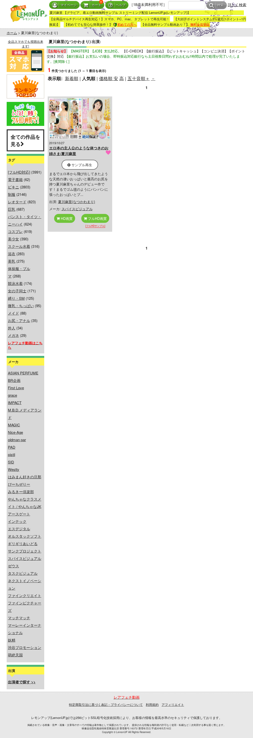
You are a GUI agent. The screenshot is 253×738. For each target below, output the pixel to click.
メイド (13, 313)
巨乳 (11, 209)
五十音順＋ (138, 78)
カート (96, 5)
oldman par (17, 439)
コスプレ (15, 231)
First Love (16, 387)
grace (12, 395)
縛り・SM (16, 298)
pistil (11, 454)
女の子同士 (17, 290)
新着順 (71, 78)
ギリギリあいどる (23, 543)
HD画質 (66, 218)
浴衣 (11, 253)
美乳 (11, 261)
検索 (220, 5)
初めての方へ (127, 24)
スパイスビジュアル (24, 558)
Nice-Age (15, 432)
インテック (17, 521)
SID (11, 461)
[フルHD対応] (19, 172)
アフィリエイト (173, 704)
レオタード (17, 201)
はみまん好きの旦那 (24, 476)
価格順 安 (108, 78)
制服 (11, 194)
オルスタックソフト (24, 536)
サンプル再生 (81, 164)
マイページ (69, 5)
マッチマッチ (19, 617)
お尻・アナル (19, 320)
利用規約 (152, 704)
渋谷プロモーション (24, 647)
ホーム (12, 32)
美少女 (13, 238)
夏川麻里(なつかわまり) (76, 201)
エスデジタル (19, 528)
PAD (11, 447)
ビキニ (13, 186)
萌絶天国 (15, 654)
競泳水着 (15, 283)
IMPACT (14, 402)
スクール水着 (19, 246)
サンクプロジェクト (24, 551)
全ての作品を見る (25, 140)
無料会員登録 (200, 24)
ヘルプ (121, 5)
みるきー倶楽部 (21, 491)
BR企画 (14, 380)
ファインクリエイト (24, 595)
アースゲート (19, 513)
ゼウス (13, 565)
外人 (11, 327)
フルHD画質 (97, 218)
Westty (13, 469)
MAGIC (14, 424)
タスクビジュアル (23, 573)
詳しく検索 (237, 4)
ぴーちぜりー (19, 484)
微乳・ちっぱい (21, 305)
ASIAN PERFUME (23, 372)
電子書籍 (15, 179)
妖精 (11, 640)
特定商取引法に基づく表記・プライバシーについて (106, 704)
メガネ (13, 335)
